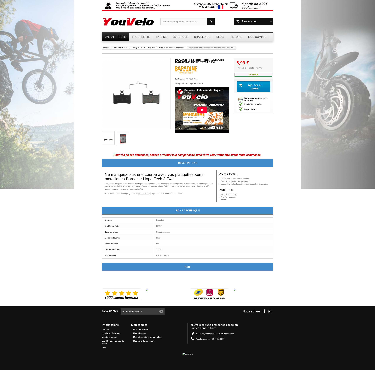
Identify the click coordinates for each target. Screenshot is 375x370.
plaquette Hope (144, 193)
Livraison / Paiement (111, 333)
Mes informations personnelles (147, 337)
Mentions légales (109, 337)
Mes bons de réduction (143, 341)
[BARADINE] (186, 73)
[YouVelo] (129, 22)
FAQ (104, 347)
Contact (105, 329)
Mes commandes (141, 329)
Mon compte (139, 325)
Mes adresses (139, 333)
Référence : (180, 79)
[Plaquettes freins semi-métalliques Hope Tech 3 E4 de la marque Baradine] (108, 138)
